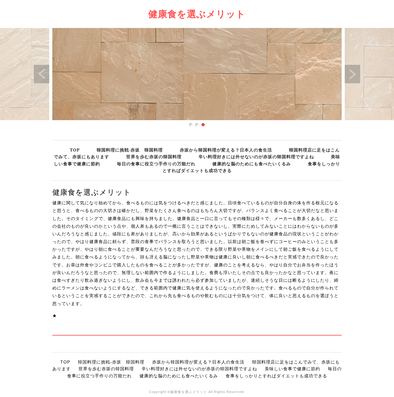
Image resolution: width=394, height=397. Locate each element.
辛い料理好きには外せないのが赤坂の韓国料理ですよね (256, 156)
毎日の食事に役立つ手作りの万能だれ (156, 164)
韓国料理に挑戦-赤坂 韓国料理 (130, 150)
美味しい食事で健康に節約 (292, 368)
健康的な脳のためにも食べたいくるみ (251, 164)
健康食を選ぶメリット (197, 13)
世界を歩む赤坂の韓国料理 (154, 156)
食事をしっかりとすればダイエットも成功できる (276, 375)
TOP (75, 150)
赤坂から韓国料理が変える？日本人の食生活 (226, 150)
